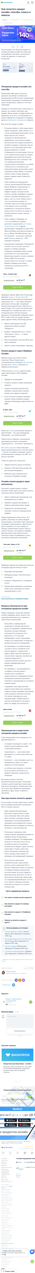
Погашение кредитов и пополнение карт (18, 939)
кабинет (14, 365)
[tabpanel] (17, 1065)
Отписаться (4, 1169)
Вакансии (4, 1165)
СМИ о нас (4, 1160)
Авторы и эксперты (4, 1163)
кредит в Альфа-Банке (17, 297)
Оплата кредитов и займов (14, 931)
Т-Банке (28, 224)
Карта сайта (4, 1179)
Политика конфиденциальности (14, 1034)
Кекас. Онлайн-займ (10, 274)
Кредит (5, 20)
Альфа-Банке (9, 226)
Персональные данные (5, 1175)
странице (7, 221)
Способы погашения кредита (14, 951)
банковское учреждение (17, 120)
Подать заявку (17, 287)
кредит (16, 371)
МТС (17, 226)
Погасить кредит (10, 946)
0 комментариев (8, 23)
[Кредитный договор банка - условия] (17, 1065)
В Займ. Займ (7, 410)
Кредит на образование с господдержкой (13, 1000)
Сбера (11, 430)
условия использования (27, 1034)
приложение (28, 362)
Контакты (4, 1177)
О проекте (4, 1158)
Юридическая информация (5, 1171)
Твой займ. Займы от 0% (11, 544)
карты (31, 130)
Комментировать (20, 1031)
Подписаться (29, 1096)
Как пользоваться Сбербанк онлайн (14, 599)
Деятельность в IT (6, 1181)
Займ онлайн (7, 709)
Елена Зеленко (11, 971)
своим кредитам (10, 448)
